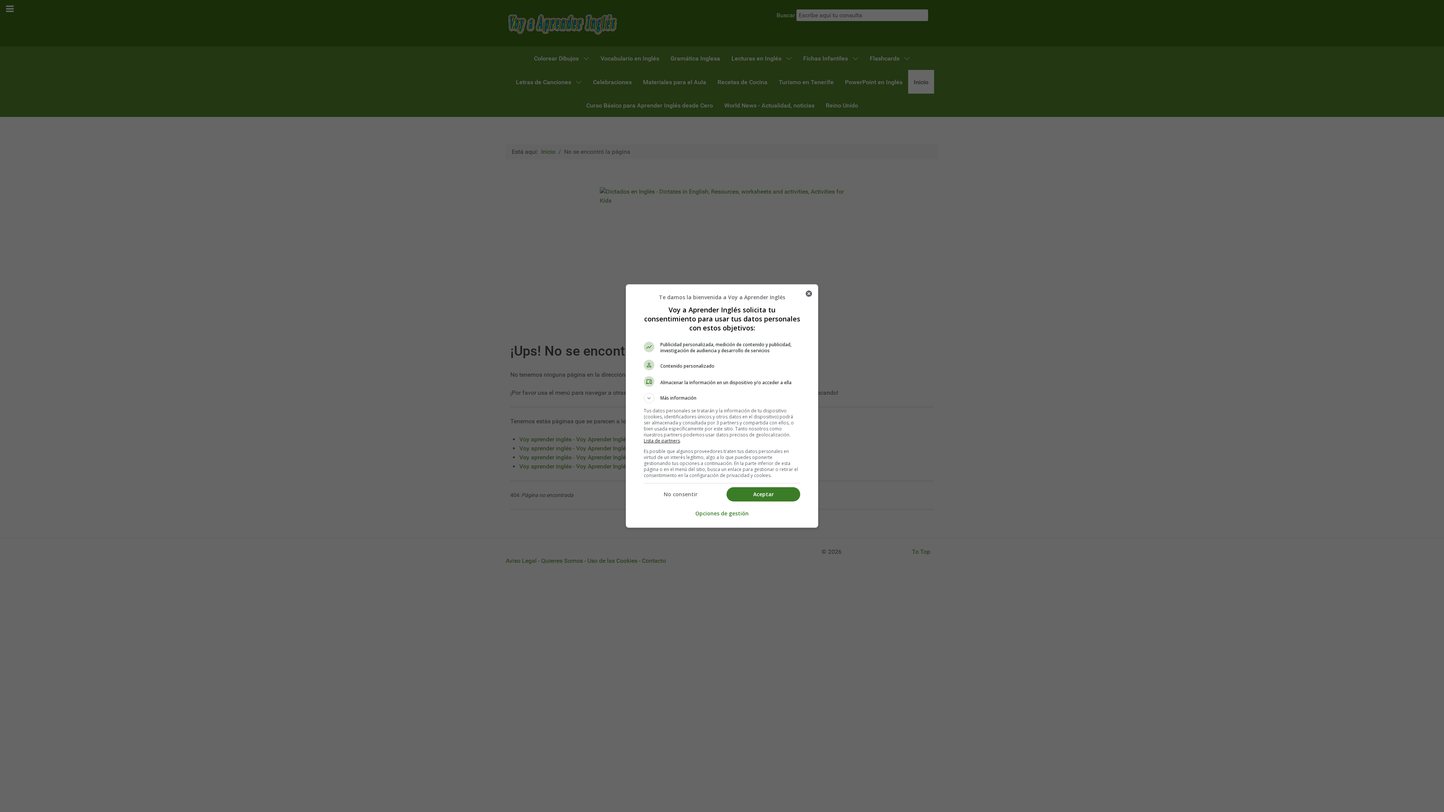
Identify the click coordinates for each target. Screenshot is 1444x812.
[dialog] (722, 406)
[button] (722, 398)
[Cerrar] (808, 293)
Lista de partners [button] (662, 441)
